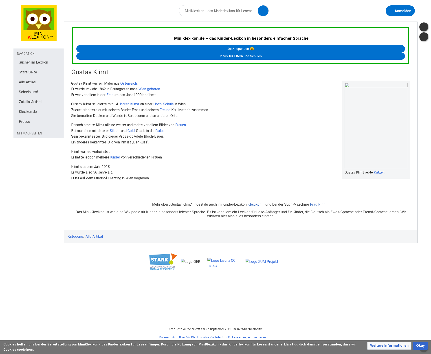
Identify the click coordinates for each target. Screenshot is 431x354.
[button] (389, 346)
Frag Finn (317, 204)
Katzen (379, 172)
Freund (165, 110)
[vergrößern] (405, 172)
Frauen (180, 125)
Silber (114, 131)
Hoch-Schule (163, 104)
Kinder (115, 157)
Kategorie (75, 236)
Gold (131, 131)
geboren (153, 89)
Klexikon (255, 204)
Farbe (159, 131)
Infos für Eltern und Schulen (241, 56)
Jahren (124, 104)
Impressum (261, 337)
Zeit (109, 95)
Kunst (134, 104)
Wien (142, 89)
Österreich (128, 83)
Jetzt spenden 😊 (240, 49)
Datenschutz (167, 337)
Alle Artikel (94, 236)
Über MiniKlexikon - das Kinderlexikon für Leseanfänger (214, 337)
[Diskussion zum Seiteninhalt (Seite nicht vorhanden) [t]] (423, 26)
